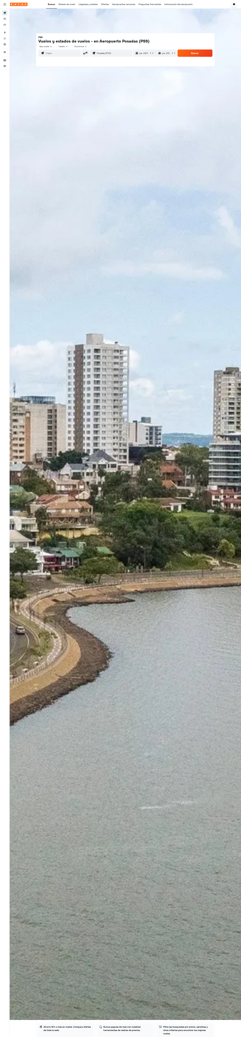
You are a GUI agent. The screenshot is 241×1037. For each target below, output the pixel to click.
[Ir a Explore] (4, 32)
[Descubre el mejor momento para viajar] (4, 44)
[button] (5, 4)
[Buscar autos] (4, 24)
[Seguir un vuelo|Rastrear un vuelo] (4, 38)
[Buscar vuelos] (4, 13)
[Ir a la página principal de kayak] (18, 4)
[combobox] (45, 46)
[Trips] (4, 52)
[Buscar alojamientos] (4, 19)
